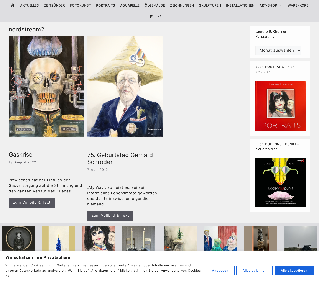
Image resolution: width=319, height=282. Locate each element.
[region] (159, 266)
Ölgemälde (155, 5)
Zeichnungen (182, 5)
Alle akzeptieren (294, 270)
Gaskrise (21, 154)
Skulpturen (210, 5)
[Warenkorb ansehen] (151, 16)
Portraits (105, 5)
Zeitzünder (54, 5)
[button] (168, 16)
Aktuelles (29, 5)
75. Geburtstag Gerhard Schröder (120, 158)
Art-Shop (268, 5)
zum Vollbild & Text (32, 202)
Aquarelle (130, 5)
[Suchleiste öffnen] (159, 16)
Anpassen (220, 270)
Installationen (240, 5)
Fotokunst (80, 5)
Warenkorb (298, 5)
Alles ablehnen (254, 270)
